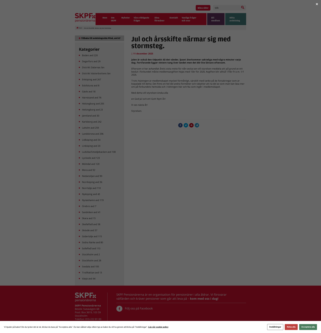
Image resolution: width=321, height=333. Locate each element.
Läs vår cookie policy (158, 327)
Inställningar (275, 327)
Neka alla (291, 327)
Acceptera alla (308, 327)
